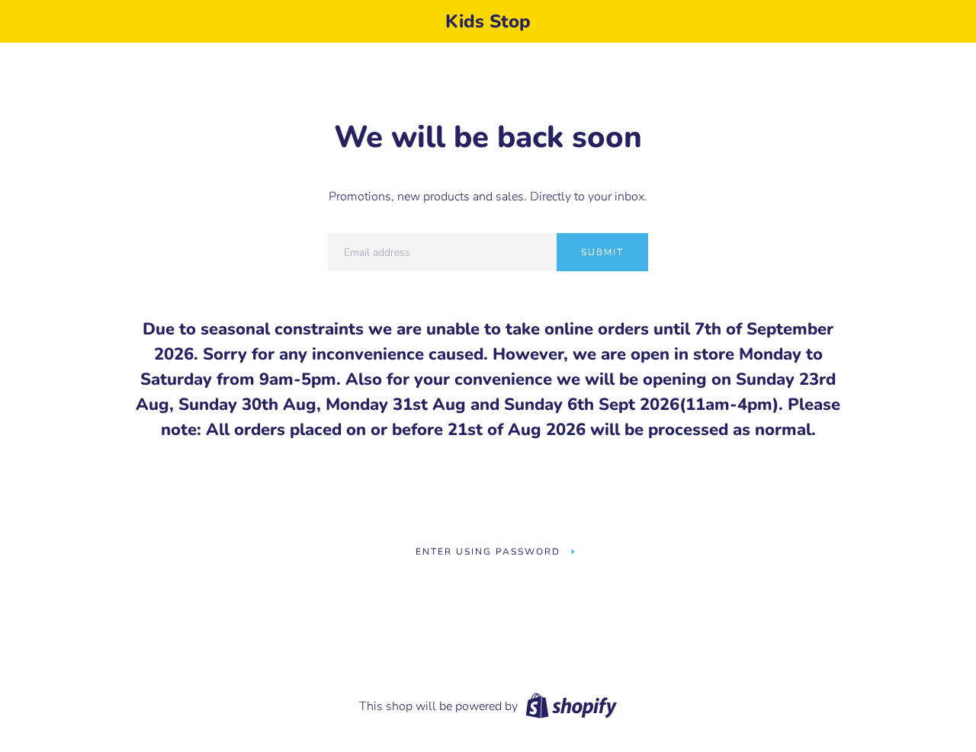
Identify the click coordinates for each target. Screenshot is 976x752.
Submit (602, 252)
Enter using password (488, 552)
